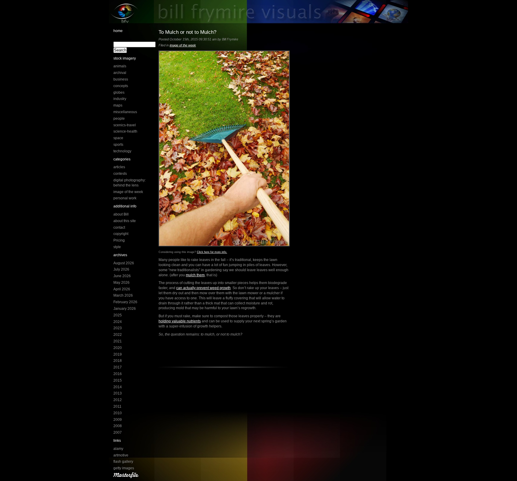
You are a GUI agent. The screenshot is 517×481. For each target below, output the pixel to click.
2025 (117, 315)
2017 (117, 367)
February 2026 (125, 302)
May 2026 (121, 282)
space (118, 138)
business (120, 79)
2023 (117, 328)
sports (118, 144)
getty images (123, 468)
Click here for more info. (212, 252)
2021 (117, 341)
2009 (117, 420)
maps (117, 105)
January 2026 (124, 308)
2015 (117, 380)
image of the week (128, 192)
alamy (118, 449)
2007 (117, 432)
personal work (124, 198)
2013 (117, 393)
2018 (117, 361)
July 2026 (121, 269)
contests (120, 174)
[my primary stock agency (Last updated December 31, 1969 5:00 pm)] (126, 477)
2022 (117, 335)
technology (122, 151)
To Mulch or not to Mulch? (187, 32)
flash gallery (123, 461)
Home (118, 31)
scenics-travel (124, 125)
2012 (117, 400)
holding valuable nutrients (180, 321)
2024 (117, 322)
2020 (117, 348)
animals (119, 66)
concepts (120, 86)
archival (119, 73)
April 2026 (121, 289)
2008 (117, 426)
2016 (117, 374)
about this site (124, 221)
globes (118, 92)
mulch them (195, 275)
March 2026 (123, 295)
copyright (120, 234)
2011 (117, 406)
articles (119, 167)
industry (119, 99)
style (117, 247)
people (119, 118)
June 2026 (122, 276)
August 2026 (123, 263)
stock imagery (124, 58)
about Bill (121, 214)
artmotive (120, 455)
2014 (117, 387)
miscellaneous (125, 112)
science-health (125, 131)
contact (119, 227)
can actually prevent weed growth (203, 288)
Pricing (119, 240)
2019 (117, 354)
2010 (117, 413)
